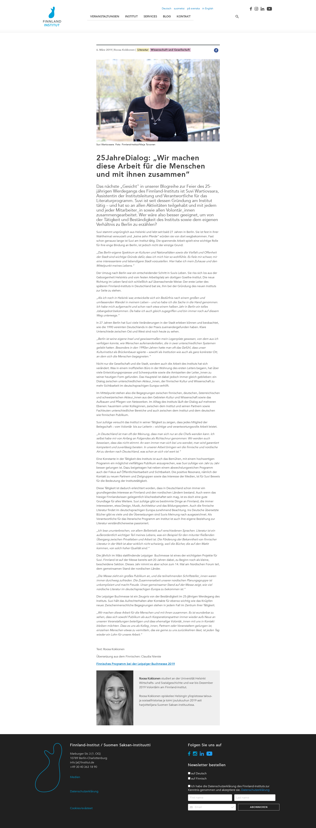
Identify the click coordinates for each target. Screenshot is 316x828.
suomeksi (179, 8)
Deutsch (166, 8)
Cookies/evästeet (81, 808)
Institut (131, 16)
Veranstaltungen (104, 16)
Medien (75, 777)
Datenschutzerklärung (84, 791)
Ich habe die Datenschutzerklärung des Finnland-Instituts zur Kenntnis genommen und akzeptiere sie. (229, 788)
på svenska (193, 8)
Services (150, 16)
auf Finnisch (198, 778)
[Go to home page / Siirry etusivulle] (52, 16)
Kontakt (184, 16)
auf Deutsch (198, 773)
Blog (167, 16)
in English (207, 8)
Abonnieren (259, 807)
